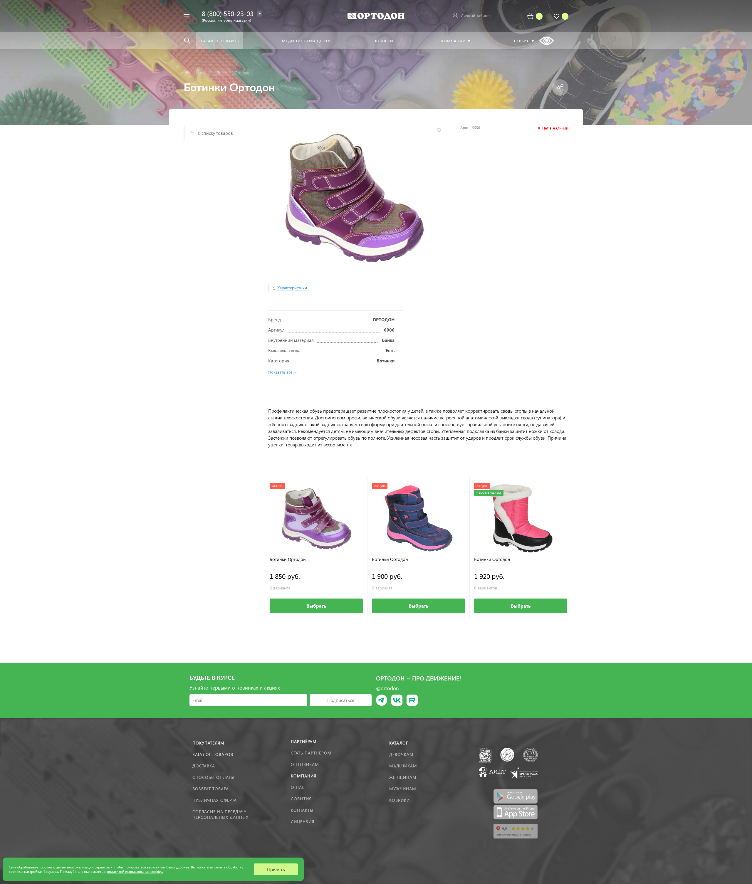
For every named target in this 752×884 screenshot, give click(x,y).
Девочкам (401, 754)
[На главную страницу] (376, 15)
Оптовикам (305, 764)
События (301, 798)
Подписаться (340, 700)
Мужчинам (402, 788)
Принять (276, 869)
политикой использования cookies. (135, 871)
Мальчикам (403, 766)
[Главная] (187, 72)
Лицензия (302, 821)
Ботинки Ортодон (288, 559)
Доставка (203, 766)
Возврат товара (210, 788)
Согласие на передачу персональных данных (220, 814)
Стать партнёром (311, 753)
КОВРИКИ (399, 800)
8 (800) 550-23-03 (228, 13)
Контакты (302, 810)
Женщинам (403, 777)
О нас (298, 787)
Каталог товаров (212, 754)
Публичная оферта (214, 800)
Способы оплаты (213, 777)
